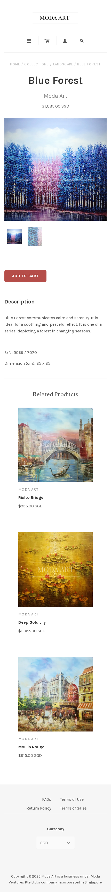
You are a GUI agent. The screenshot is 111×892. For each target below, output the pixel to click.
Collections (36, 64)
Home (15, 64)
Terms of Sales (73, 808)
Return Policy (38, 808)
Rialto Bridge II (32, 497)
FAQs (46, 799)
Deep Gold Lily (32, 622)
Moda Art (55, 95)
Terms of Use (72, 799)
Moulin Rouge (31, 746)
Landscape (63, 64)
